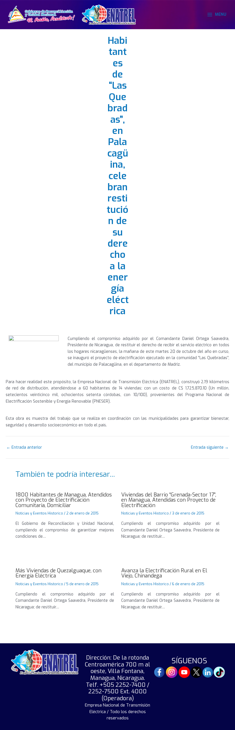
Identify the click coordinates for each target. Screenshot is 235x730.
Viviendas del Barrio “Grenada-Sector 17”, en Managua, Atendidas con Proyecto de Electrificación (168, 500)
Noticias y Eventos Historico (39, 513)
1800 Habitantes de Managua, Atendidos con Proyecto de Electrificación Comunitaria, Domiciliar (63, 500)
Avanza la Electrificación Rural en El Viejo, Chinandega (164, 573)
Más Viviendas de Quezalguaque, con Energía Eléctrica (58, 573)
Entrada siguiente (210, 448)
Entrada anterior (24, 448)
